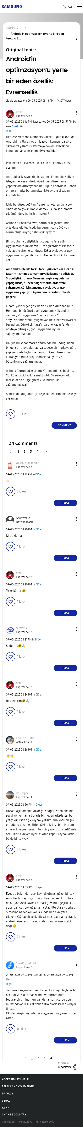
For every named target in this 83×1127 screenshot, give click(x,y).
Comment (64, 425)
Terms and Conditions (18, 1086)
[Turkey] (12, 6)
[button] (70, 113)
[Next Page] (45, 452)
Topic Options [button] (70, 38)
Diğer (9, 131)
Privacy (7, 1093)
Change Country (14, 1114)
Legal (6, 1100)
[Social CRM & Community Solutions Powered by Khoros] (67, 1066)
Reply (65, 502)
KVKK (5, 1107)
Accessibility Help (15, 1079)
